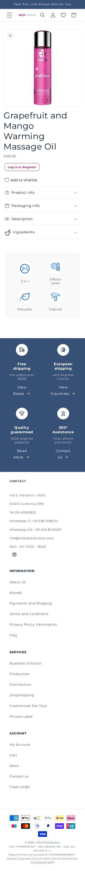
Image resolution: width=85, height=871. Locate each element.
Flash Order (19, 787)
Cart (13, 755)
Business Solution (25, 663)
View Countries (60, 390)
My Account (20, 744)
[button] (9, 15)
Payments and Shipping (30, 603)
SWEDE (10, 156)
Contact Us (63, 454)
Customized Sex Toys (28, 706)
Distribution (20, 684)
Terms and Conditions (28, 614)
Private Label (21, 716)
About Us (17, 582)
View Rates (19, 390)
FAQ (13, 635)
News (14, 766)
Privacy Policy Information (33, 624)
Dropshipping (21, 695)
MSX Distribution (48, 842)
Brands (15, 593)
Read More (20, 454)
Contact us (19, 776)
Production (19, 674)
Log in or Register (22, 167)
